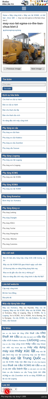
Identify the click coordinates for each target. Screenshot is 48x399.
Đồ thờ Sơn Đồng (9, 293)
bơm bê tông (18, 333)
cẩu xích (7, 340)
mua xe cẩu (7, 344)
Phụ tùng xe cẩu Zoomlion (13, 143)
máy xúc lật (25, 351)
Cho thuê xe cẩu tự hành (12, 99)
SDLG (5, 365)
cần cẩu (23, 337)
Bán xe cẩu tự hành (10, 105)
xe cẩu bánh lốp (17, 368)
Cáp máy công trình (10, 288)
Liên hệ (44, 397)
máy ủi (30, 362)
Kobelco (15, 341)
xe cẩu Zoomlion (16, 375)
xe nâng (32, 376)
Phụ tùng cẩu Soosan (11, 148)
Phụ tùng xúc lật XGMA (12, 189)
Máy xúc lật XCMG (17, 310)
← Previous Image (12, 69)
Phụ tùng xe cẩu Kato (11, 132)
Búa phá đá (7, 298)
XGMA (39, 375)
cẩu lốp (41, 336)
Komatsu (22, 341)
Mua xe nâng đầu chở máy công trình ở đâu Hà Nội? (23, 277)
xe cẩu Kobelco (13, 372)
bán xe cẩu (7, 333)
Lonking (42, 341)
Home (5, 15)
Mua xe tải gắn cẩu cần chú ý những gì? (18, 273)
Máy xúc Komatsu (10, 308)
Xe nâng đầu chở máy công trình (15, 121)
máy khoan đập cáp (18, 347)
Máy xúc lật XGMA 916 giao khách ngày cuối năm (22, 265)
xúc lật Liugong (11, 379)
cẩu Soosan (11, 321)
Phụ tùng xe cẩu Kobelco (12, 138)
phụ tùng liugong (39, 362)
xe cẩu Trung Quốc (29, 372)
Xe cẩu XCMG (19, 318)
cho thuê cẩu (32, 333)
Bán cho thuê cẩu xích (11, 115)
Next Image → (37, 69)
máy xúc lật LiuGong (20, 355)
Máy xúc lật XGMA (33, 310)
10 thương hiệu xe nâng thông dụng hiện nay (20, 268)
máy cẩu (31, 343)
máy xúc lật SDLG (37, 355)
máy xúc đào (21, 362)
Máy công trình (15, 15)
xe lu (26, 375)
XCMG (27, 365)
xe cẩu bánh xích (33, 369)
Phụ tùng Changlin (10, 218)
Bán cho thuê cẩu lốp (11, 110)
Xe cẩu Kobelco (32, 318)
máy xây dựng (36, 347)
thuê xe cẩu (15, 365)
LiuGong (33, 340)
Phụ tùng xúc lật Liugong (12, 160)
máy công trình (18, 344)
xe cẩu (36, 365)
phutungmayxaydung (13, 30)
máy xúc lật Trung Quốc (22, 358)
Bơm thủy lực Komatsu (12, 201)
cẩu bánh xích (31, 337)
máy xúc (8, 351)
